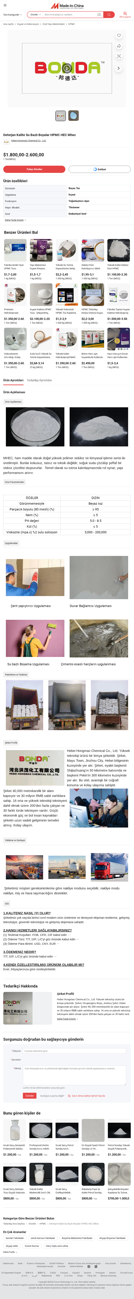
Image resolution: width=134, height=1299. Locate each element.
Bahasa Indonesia (109, 1275)
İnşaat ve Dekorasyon (28, 24)
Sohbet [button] (102, 169)
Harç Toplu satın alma (57, 1245)
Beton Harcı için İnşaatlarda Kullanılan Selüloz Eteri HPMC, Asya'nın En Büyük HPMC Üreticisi (93, 355)
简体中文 (29, 1272)
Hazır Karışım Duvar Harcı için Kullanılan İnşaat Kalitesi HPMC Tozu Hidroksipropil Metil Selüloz (118, 355)
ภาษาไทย (68, 1275)
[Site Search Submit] (109, 14)
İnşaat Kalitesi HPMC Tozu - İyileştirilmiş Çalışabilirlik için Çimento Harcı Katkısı (41, 311)
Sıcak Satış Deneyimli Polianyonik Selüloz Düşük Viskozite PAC (14, 1149)
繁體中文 (42, 1272)
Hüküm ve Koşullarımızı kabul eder (77, 1287)
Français (64, 1272)
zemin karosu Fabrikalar (43, 1238)
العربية (34, 1275)
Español (76, 1272)
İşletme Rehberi (76, 1266)
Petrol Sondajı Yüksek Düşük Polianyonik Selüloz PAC (119, 1149)
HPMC (71, 24)
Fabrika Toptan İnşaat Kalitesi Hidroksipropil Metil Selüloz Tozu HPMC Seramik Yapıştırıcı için (118, 311)
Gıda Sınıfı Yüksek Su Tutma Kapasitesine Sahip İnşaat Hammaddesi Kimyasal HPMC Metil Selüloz (41, 355)
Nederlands (47, 1275)
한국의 (24, 1275)
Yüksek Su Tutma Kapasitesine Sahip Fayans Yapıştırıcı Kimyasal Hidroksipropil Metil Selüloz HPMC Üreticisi (65, 267)
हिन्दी (58, 1275)
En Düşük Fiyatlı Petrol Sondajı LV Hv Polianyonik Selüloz (93, 1149)
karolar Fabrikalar (15, 1238)
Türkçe (80, 1275)
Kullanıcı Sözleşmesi (36, 1263)
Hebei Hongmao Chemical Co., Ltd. (28, 140)
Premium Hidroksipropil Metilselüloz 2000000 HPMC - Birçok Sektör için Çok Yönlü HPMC (15, 311)
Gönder (29, 1095)
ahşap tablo (12, 1245)
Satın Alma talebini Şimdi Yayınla (86, 1095)
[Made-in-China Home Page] (67, 5)
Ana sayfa (8, 24)
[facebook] (89, 1266)
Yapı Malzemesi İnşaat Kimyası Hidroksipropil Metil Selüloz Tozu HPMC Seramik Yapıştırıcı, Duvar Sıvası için (40, 267)
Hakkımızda (8, 1263)
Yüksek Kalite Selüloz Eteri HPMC (117, 266)
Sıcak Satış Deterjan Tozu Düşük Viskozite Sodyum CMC (14, 1193)
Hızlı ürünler (110, 1263)
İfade (20, 1263)
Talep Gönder (34, 169)
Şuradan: (16, 1059)
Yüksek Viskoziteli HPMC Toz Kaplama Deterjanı (66, 311)
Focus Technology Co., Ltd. (66, 1282)
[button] (5, 5)
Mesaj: (18, 1068)
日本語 (53, 1272)
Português (100, 1272)
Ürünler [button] (34, 14)
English (18, 1272)
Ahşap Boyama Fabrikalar (112, 1238)
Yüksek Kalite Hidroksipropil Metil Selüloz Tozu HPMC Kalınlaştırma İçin (65, 355)
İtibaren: (17, 1050)
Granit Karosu (32, 1245)
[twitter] (96, 1266)
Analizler (61, 1266)
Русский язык (126, 1272)
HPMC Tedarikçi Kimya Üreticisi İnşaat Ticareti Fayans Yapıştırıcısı (92, 311)
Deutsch (87, 1272)
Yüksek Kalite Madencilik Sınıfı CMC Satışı (40, 1193)
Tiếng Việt (91, 1275)
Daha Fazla (9, 1251)
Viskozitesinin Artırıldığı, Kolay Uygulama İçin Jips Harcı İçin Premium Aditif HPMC (13, 355)
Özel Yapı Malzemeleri (54, 24)
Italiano (112, 1272)
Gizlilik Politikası (56, 1263)
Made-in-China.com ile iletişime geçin (84, 1263)
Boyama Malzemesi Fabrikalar (77, 1238)
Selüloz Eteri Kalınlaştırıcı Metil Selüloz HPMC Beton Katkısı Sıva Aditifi (92, 267)
